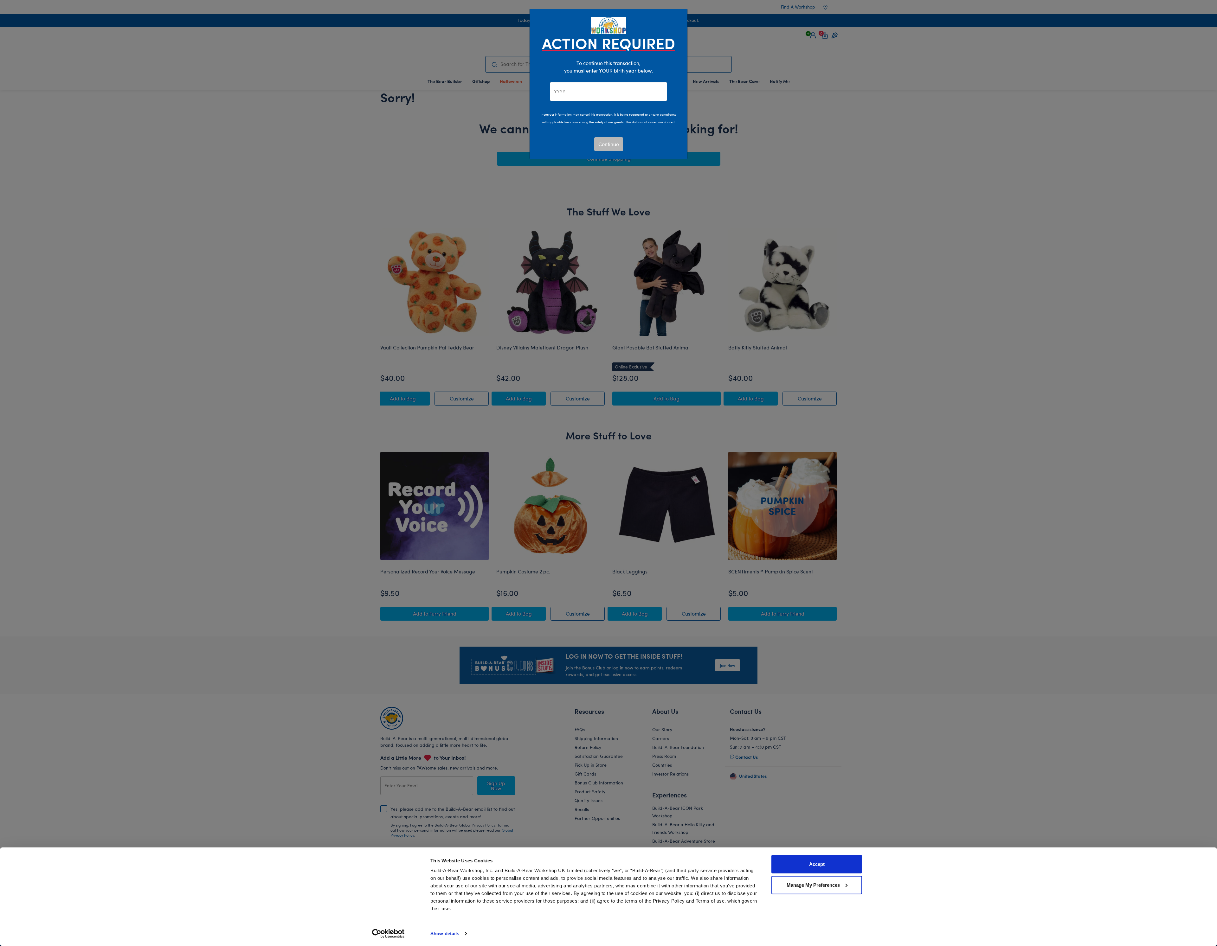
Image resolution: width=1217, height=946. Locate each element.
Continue (608, 144)
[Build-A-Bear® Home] (608, 24)
